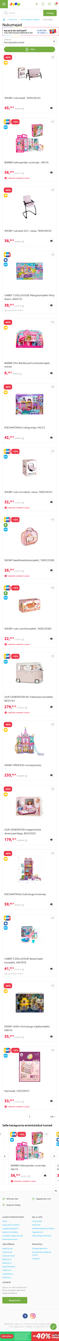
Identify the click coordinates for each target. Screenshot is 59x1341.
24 (52, 1116)
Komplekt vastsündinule (12, 1236)
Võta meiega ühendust (41, 1236)
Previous (5, 1156)
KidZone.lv (6, 1277)
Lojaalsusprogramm (10, 1228)
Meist (4, 1221)
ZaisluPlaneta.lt (8, 1267)
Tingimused (37, 1221)
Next (54, 1156)
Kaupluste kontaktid (11, 1225)
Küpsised (35, 1258)
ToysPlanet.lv (8, 1274)
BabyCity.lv (7, 1263)
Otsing (50, 13)
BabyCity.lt (7, 1259)
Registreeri (14, 1300)
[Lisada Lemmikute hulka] (52, 57)
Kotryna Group (8, 1256)
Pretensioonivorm (9, 1239)
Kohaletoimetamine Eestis (43, 1228)
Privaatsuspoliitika (39, 1248)
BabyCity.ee (7, 1248)
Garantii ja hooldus (10, 1232)
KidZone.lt (6, 1270)
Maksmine (36, 1225)
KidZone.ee (7, 1252)
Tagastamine (37, 1232)
